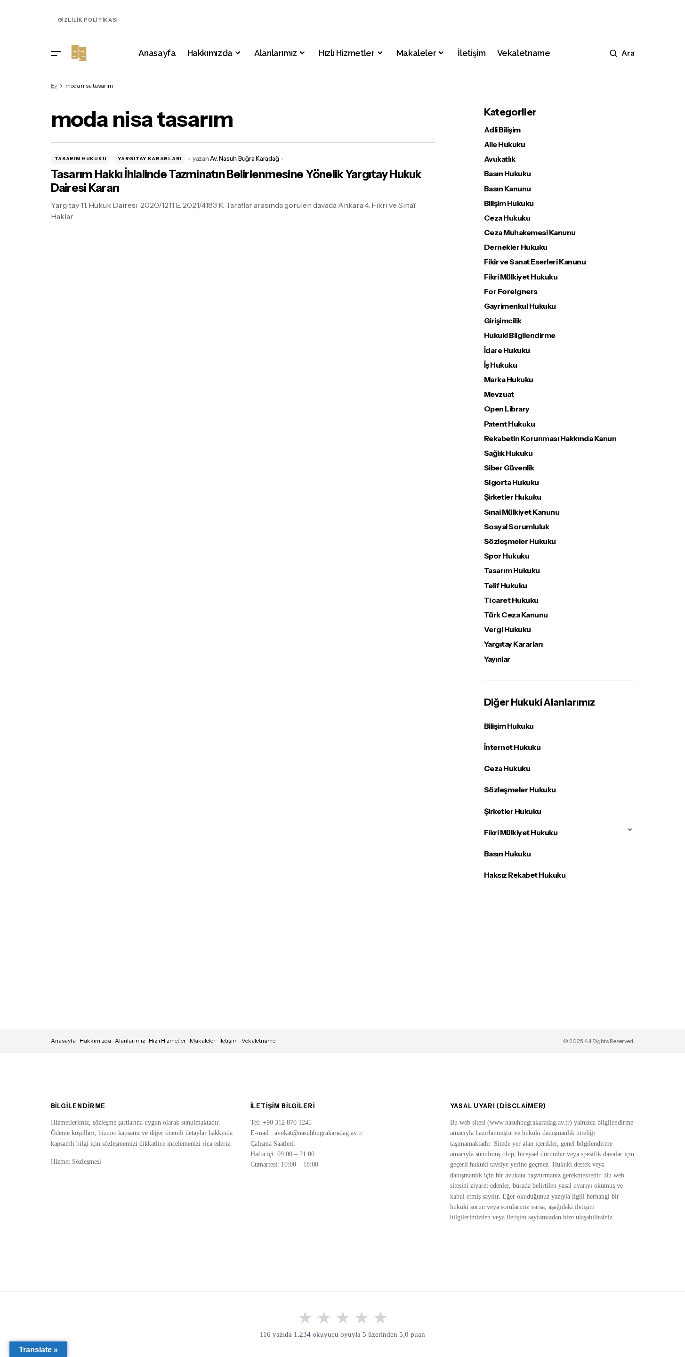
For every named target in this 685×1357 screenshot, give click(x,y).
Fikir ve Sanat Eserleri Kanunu (535, 261)
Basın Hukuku (507, 173)
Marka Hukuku (508, 379)
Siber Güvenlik (509, 467)
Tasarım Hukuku (81, 159)
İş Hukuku (500, 365)
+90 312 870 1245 (287, 1122)
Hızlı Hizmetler (167, 1040)
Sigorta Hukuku (511, 482)
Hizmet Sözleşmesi (76, 1161)
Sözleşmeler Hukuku (520, 541)
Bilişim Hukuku (509, 203)
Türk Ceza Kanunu (516, 614)
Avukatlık (500, 159)
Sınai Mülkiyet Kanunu (522, 512)
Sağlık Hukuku (508, 453)
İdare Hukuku (507, 350)
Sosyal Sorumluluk (516, 526)
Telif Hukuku (505, 585)
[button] (56, 53)
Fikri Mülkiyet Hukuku (521, 276)
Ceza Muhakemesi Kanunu (530, 232)
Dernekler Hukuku (516, 247)
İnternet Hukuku (512, 747)
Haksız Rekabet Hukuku (525, 875)
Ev (54, 85)
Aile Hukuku (504, 144)
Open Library (507, 408)
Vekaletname (258, 1040)
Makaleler (203, 1040)
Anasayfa (63, 1040)
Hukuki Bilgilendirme (520, 335)
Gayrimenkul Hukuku (520, 306)
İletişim (228, 1040)
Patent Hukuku (509, 423)
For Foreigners (511, 291)
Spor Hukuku (507, 555)
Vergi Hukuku (507, 629)
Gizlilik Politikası (88, 19)
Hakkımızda (95, 1040)
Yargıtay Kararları (150, 159)
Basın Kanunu (507, 188)
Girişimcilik (503, 320)
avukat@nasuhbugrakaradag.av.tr (318, 1132)
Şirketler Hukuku (512, 497)
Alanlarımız (130, 1040)
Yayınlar (497, 659)
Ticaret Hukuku (511, 600)
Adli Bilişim (502, 129)
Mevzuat (499, 394)
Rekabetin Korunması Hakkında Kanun (550, 438)
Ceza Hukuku (507, 218)
